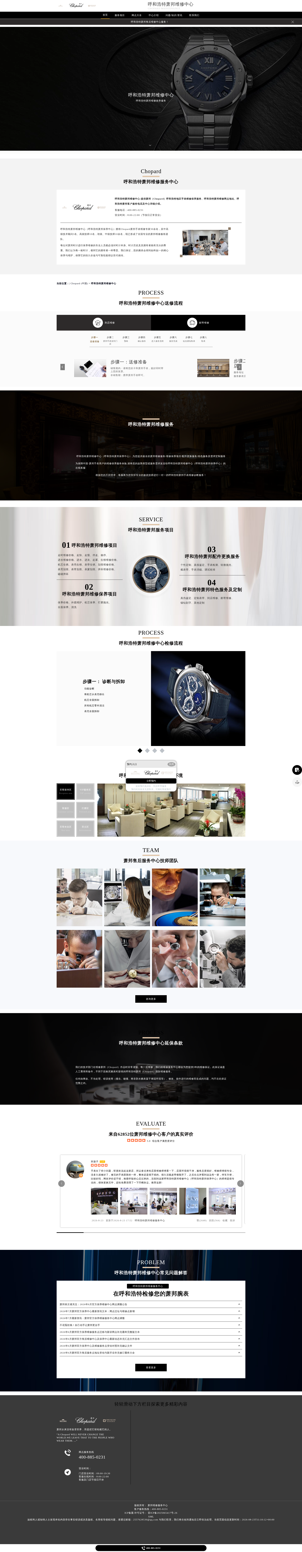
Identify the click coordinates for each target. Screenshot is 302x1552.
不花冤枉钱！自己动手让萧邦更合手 (80, 1325)
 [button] (61, 1183)
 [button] (240, 1183)
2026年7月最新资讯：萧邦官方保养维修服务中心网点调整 (92, 1318)
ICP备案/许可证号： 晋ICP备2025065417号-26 (151, 1513)
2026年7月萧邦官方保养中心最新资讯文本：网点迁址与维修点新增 (97, 1311)
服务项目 (120, 15)
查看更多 (151, 1367)
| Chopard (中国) (78, 283)
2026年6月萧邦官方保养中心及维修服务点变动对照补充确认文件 (96, 1346)
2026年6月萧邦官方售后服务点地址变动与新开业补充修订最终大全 (97, 1353)
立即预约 (151, 781)
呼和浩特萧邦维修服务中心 (150, 1220)
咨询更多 (151, 999)
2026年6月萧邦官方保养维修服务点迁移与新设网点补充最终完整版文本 (100, 1332)
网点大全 (137, 15)
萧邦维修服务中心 (158, 1505)
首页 (105, 15)
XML (151, 1516)
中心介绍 (154, 15)
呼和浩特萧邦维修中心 (170, 4)
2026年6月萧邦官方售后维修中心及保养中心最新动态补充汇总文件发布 (100, 1339)
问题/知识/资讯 (174, 15)
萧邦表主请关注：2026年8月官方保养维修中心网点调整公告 (93, 1304)
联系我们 (194, 15)
